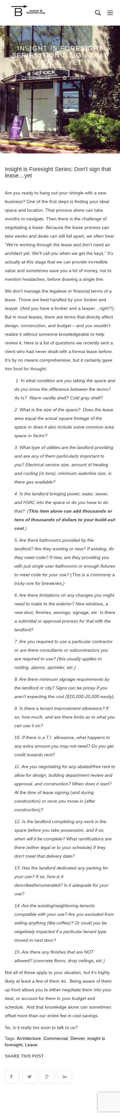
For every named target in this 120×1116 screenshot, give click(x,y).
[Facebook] (12, 1077)
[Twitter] (29, 1077)
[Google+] (47, 1077)
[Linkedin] (65, 1077)
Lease (31, 1044)
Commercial (39, 78)
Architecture (29, 1038)
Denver (77, 1038)
